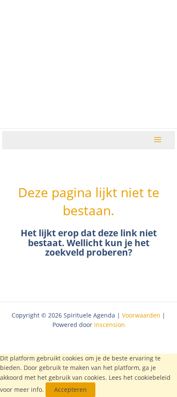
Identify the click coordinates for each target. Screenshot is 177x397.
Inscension (109, 325)
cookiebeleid (152, 377)
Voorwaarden (141, 315)
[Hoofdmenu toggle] (158, 140)
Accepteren (70, 389)
